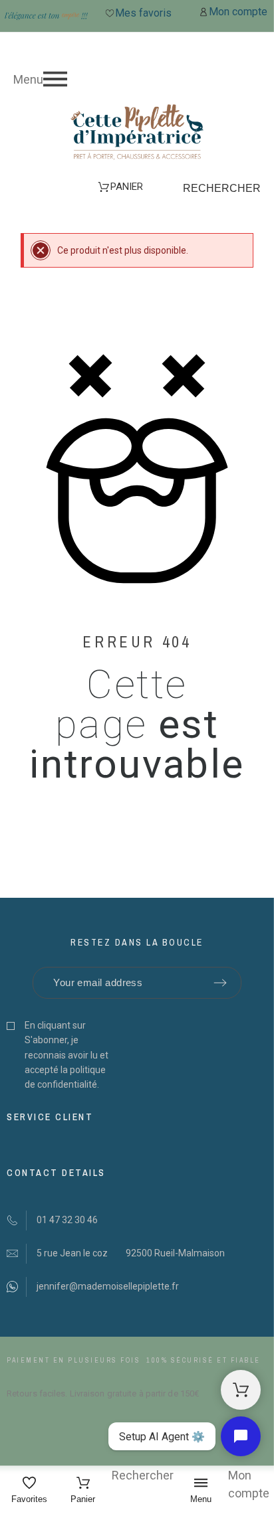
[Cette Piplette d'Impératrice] (137, 134)
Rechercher (222, 188)
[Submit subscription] (220, 983)
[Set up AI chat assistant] (241, 1436)
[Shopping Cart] (241, 1390)
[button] (137, 79)
